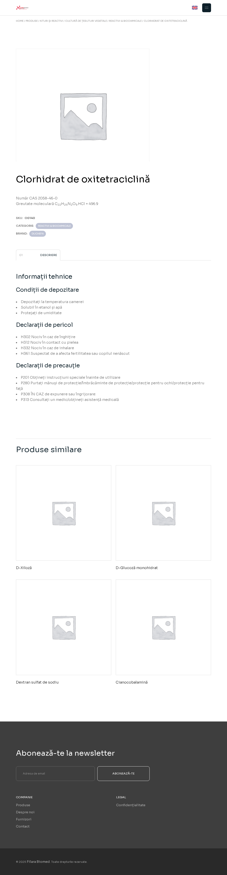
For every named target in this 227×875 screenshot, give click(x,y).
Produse (23, 805)
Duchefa (38, 233)
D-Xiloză (24, 568)
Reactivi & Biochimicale (54, 225)
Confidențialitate (130, 805)
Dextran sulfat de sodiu (37, 682)
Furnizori (23, 819)
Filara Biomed (38, 861)
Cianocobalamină (132, 682)
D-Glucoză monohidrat (137, 568)
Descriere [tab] (48, 255)
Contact (22, 826)
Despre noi (25, 812)
